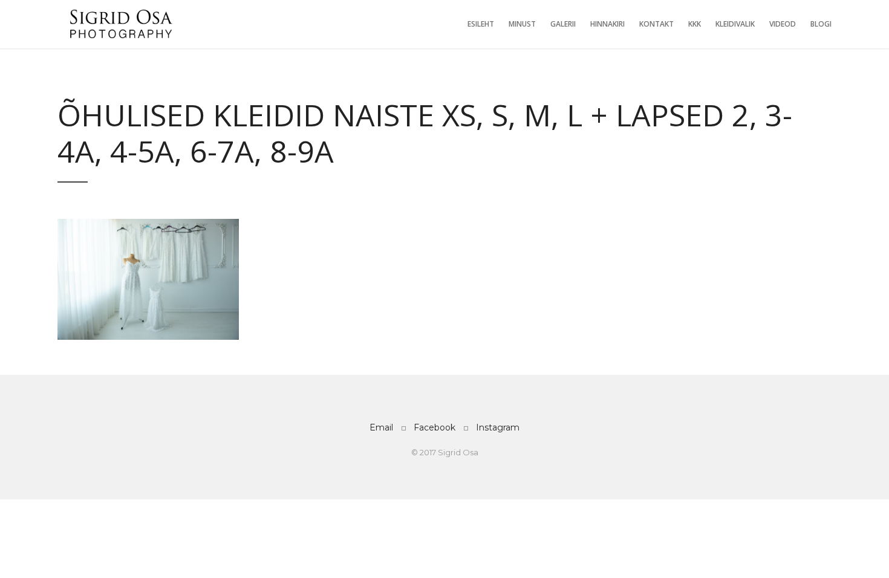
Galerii (563, 24)
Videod (782, 24)
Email (381, 427)
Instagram (497, 427)
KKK (694, 24)
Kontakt (656, 24)
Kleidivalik (735, 24)
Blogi (821, 24)
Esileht (480, 24)
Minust (522, 24)
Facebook (434, 427)
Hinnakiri (607, 24)
